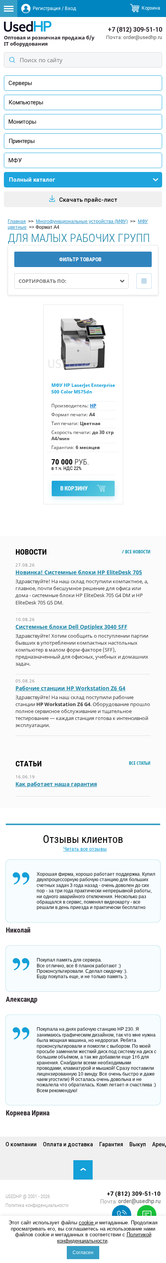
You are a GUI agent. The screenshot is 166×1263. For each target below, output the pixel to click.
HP (93, 405)
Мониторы (22, 121)
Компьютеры (25, 102)
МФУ (15, 160)
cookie (87, 1223)
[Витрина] (144, 281)
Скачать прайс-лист (88, 199)
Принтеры (21, 141)
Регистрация (47, 8)
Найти (12, 60)
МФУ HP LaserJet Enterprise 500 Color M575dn (83, 388)
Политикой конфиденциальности (104, 1238)
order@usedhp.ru (142, 37)
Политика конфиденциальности (36, 1205)
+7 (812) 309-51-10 (135, 29)
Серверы (20, 83)
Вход (70, 8)
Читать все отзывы (85, 849)
